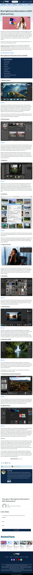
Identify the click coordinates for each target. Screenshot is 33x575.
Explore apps (15, 1)
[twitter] (4, 463)
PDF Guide (29, 4)
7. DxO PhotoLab (6, 71)
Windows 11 (15, 4)
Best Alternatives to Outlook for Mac (10, 546)
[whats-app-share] (8, 463)
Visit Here (3, 102)
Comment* (4, 517)
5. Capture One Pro (7, 68)
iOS (24, 4)
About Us (7, 556)
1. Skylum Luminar (7, 61)
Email (3, 525)
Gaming (9, 4)
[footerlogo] (16, 554)
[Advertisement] (16, 490)
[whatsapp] (21, 559)
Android (20, 4)
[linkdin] (6, 463)
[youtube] (19, 559)
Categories (26, 556)
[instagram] (14, 559)
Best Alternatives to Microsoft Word (16, 546)
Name (3, 521)
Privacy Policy (16, 556)
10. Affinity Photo (7, 76)
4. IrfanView (6, 66)
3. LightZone (6, 64)
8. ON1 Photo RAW (7, 73)
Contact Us (11, 556)
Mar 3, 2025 (9, 466)
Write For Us (22, 556)
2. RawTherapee (6, 62)
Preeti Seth (18, 466)
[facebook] (2, 463)
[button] (20, 2)
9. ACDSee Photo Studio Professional (10, 75)
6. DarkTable (6, 69)
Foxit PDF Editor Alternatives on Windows (3, 546)
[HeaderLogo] (6, 2)
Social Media (3, 4)
